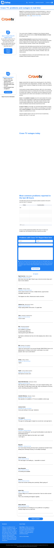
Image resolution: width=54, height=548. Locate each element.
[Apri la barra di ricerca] (27, 2)
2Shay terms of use (40, 261)
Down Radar (31, 2)
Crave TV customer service (8, 51)
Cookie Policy (35, 546)
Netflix (28, 15)
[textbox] (20, 244)
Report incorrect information (8, 96)
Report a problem (36, 518)
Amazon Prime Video (36, 15)
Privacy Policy (29, 546)
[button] (20, 224)
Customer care (48, 2)
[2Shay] (6, 2)
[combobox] (35, 244)
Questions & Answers (40, 2)
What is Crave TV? (8, 78)
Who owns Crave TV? (9, 83)
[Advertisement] (35, 25)
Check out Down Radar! (24, 536)
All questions (8, 92)
